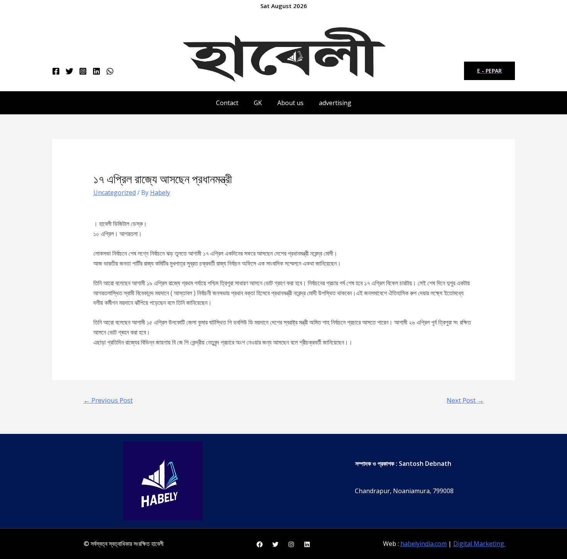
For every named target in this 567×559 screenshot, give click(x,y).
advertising (335, 103)
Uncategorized (114, 192)
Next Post (465, 400)
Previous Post (108, 400)
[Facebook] (56, 71)
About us (290, 103)
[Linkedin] (96, 71)
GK (258, 103)
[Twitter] (69, 71)
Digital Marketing (479, 543)
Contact (227, 103)
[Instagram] (83, 71)
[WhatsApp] (110, 71)
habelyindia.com (423, 543)
